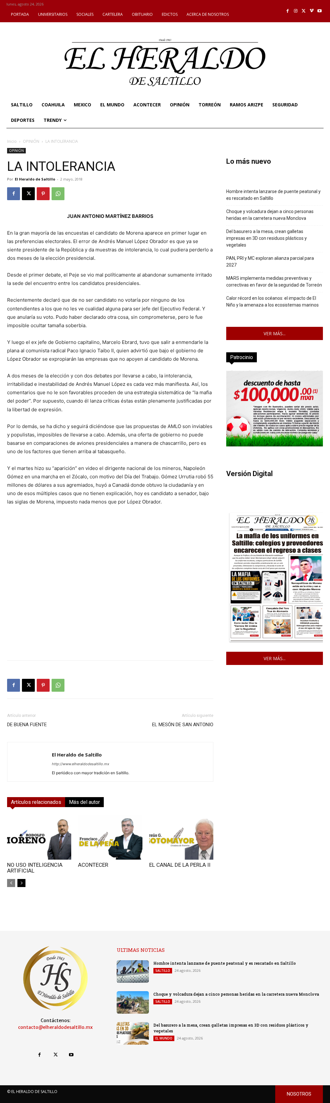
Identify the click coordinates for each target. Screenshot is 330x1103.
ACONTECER (93, 865)
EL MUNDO (163, 1038)
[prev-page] (11, 883)
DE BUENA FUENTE (27, 724)
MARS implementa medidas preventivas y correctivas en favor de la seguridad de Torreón (274, 282)
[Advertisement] (110, 610)
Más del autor (84, 802)
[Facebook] (288, 11)
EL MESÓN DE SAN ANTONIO (182, 724)
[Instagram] (296, 11)
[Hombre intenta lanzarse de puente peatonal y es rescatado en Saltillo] (133, 971)
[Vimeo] (312, 11)
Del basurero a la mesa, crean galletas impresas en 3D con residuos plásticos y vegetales (266, 238)
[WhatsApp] (58, 193)
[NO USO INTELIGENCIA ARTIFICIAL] (39, 837)
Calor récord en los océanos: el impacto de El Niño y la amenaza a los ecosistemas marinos (272, 301)
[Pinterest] (43, 193)
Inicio (12, 141)
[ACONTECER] (110, 837)
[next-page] (21, 883)
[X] (304, 11)
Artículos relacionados (36, 802)
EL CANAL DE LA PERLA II (179, 865)
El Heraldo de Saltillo (35, 179)
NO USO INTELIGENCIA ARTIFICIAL (35, 868)
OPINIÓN (31, 141)
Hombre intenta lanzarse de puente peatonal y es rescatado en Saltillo (273, 195)
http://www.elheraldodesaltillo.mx (80, 764)
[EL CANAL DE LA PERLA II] (181, 837)
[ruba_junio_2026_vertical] (274, 445)
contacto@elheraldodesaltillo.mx (55, 1027)
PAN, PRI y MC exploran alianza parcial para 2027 (270, 262)
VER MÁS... (275, 333)
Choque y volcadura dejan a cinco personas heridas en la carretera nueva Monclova (270, 215)
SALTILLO (162, 970)
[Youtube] (319, 11)
